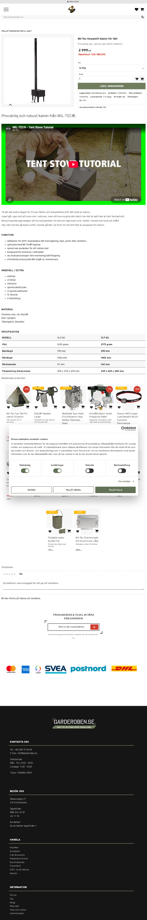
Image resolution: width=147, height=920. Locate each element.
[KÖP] (142, 79)
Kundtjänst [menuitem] (15, 851)
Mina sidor (74, 2)
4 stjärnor (12, 574)
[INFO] (27, 407)
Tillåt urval (73, 490)
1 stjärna (4, 574)
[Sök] (143, 17)
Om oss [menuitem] (13, 895)
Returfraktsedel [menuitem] (17, 862)
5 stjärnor (14, 574)
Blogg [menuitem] (12, 902)
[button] (6, 9)
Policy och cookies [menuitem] (18, 910)
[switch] (57, 470)
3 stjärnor (9, 574)
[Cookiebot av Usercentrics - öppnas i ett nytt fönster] (123, 429)
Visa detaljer (124, 481)
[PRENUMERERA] (97, 627)
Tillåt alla (115, 490)
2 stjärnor (7, 574)
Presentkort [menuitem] (15, 866)
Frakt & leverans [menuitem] (17, 855)
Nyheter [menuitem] (13, 873)
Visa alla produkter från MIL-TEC (92, 107)
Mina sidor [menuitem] (14, 906)
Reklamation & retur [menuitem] (19, 858)
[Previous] (10, 105)
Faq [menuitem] (11, 899)
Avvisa (31, 490)
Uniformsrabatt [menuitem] (17, 913)
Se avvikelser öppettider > (23, 826)
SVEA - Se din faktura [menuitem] (19, 869)
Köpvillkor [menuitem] (14, 847)
